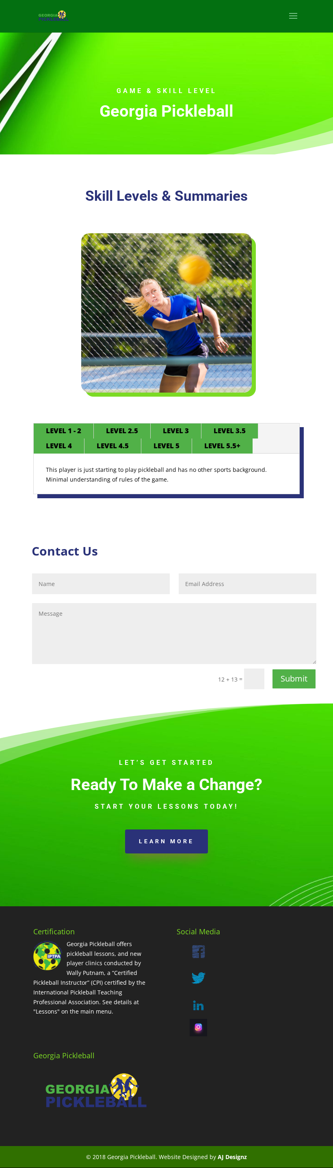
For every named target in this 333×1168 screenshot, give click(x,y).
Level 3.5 (230, 430)
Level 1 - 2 (63, 430)
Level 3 (176, 430)
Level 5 (166, 445)
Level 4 (59, 445)
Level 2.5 (122, 430)
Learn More (166, 841)
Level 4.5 (113, 445)
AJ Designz (232, 1157)
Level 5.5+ (222, 445)
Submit (294, 678)
